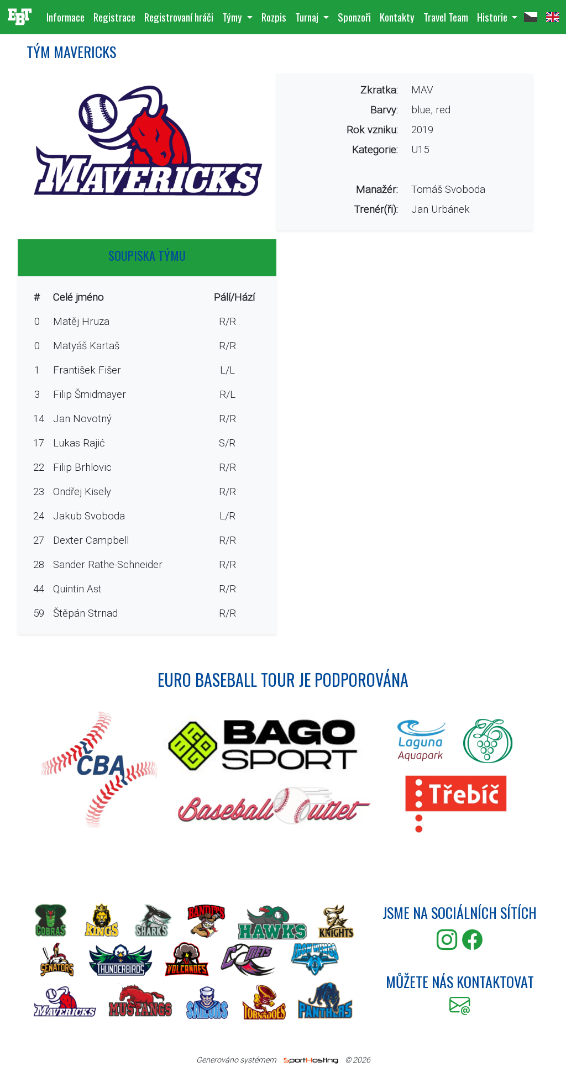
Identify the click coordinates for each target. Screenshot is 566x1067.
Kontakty (397, 16)
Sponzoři (354, 16)
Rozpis (273, 16)
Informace (65, 16)
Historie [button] (493, 16)
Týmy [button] (233, 16)
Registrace (114, 16)
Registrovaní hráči (178, 16)
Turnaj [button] (308, 16)
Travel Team (445, 16)
